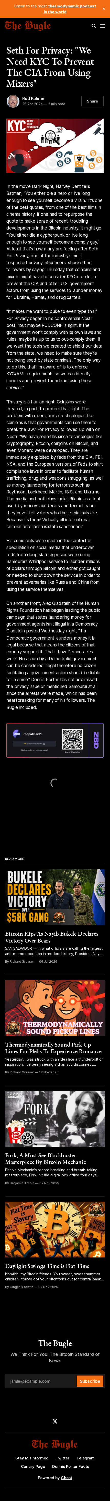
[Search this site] (94, 26)
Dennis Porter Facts (70, 1466)
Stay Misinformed (32, 1458)
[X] (55, 1421)
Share (92, 101)
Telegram (85, 1458)
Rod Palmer (33, 98)
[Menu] (102, 26)
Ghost (66, 1477)
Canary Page (33, 1466)
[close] (104, 9)
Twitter (62, 1458)
